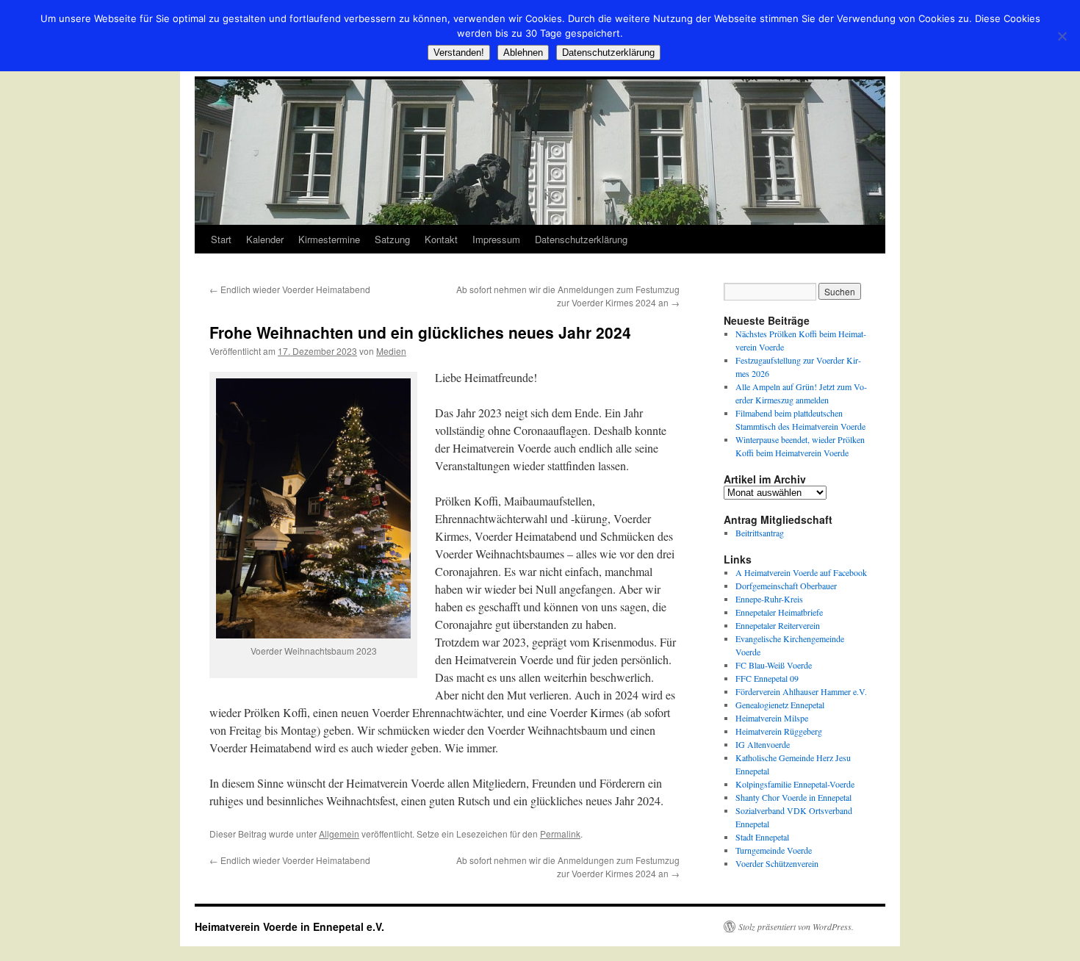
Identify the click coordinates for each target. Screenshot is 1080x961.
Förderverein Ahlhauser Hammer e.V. (801, 691)
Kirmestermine (329, 239)
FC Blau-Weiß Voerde (773, 665)
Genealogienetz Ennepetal (779, 704)
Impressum (496, 239)
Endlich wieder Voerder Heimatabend (289, 289)
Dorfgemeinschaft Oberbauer (786, 585)
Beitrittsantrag (759, 533)
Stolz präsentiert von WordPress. (796, 926)
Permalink (560, 833)
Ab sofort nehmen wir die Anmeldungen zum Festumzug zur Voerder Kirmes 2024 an (568, 296)
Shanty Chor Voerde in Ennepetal (793, 797)
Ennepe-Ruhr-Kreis (769, 599)
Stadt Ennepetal (762, 837)
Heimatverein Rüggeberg (778, 731)
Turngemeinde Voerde (773, 850)
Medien (391, 351)
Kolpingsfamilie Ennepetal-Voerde (794, 784)
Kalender (265, 239)
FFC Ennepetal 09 (767, 678)
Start (221, 239)
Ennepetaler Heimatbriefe (779, 612)
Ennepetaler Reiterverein (777, 625)
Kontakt (441, 239)
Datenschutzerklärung (581, 239)
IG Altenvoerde (762, 744)
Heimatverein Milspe (771, 718)
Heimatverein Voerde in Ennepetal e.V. (289, 926)
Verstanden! (458, 52)
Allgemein (339, 833)
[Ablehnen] (1061, 36)
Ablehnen (523, 52)
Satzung (392, 239)
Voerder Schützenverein (776, 863)
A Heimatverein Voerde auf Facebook (801, 572)
